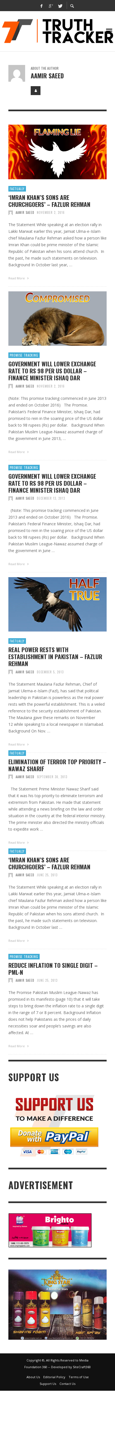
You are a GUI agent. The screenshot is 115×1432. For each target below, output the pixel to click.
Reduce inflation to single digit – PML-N (53, 969)
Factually (17, 189)
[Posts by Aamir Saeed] (16, 73)
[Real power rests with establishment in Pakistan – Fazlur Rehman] (48, 604)
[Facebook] (41, 5)
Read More (17, 278)
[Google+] (51, 5)
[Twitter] (60, 5)
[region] (57, 1304)
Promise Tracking (24, 355)
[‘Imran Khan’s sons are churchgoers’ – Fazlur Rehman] (48, 152)
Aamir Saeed (25, 212)
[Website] (35, 90)
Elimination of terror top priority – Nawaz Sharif (57, 765)
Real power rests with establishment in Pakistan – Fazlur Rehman (55, 656)
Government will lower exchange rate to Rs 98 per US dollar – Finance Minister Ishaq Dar (52, 370)
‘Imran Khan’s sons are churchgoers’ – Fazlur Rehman (49, 201)
